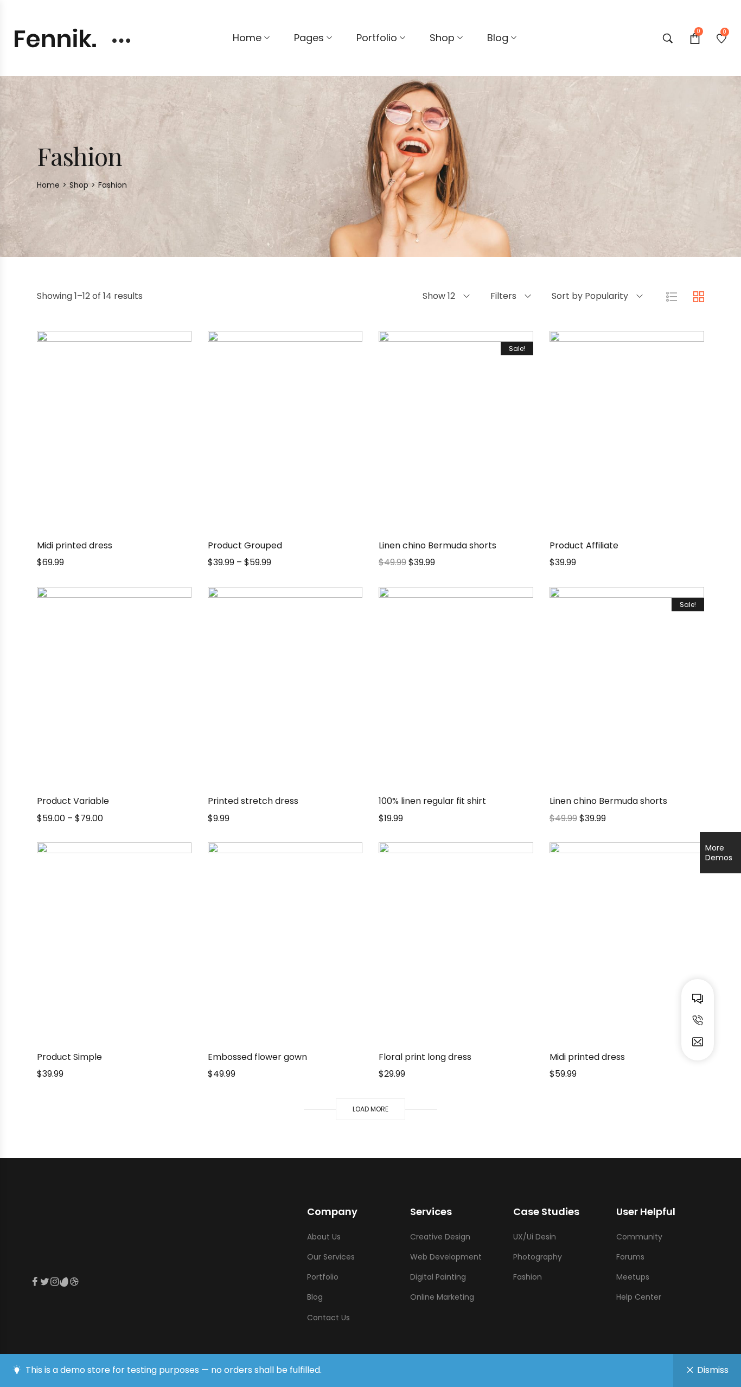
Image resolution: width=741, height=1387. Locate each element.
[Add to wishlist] (128, 521)
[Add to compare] (155, 521)
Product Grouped (245, 545)
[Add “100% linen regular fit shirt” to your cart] (415, 776)
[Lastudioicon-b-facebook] (35, 1282)
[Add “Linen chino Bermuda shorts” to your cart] (415, 521)
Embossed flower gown (257, 1057)
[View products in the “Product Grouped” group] (244, 521)
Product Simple (69, 1057)
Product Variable (73, 801)
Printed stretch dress (253, 801)
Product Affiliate (584, 545)
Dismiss (713, 1370)
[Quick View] (101, 521)
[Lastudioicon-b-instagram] (54, 1282)
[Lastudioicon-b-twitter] (44, 1282)
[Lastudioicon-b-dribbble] (74, 1282)
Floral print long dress (425, 1057)
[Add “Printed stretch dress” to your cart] (244, 776)
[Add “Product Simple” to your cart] (73, 1032)
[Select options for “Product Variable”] (73, 776)
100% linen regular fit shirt (432, 801)
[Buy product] (585, 521)
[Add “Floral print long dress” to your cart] (415, 1032)
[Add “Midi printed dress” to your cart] (73, 521)
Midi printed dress (74, 545)
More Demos (718, 852)
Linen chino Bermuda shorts (437, 545)
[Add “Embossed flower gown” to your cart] (244, 1032)
